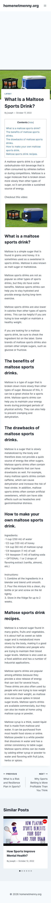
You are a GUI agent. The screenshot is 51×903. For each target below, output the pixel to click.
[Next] (42, 842)
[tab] (20, 871)
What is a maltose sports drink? (23, 128)
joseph (10, 113)
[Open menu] (45, 5)
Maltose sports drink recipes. (21, 154)
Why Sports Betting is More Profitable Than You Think (39, 782)
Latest (8, 94)
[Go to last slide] (8, 842)
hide (31, 122)
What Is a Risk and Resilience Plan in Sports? (12, 780)
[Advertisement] (25, 38)
